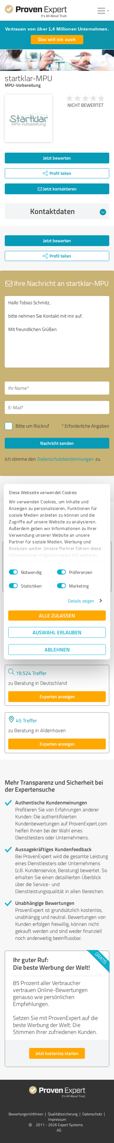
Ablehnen (57, 649)
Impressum (57, 1119)
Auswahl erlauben (57, 632)
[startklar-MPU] (28, 118)
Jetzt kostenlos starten (57, 1053)
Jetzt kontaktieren (59, 189)
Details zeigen (81, 601)
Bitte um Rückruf (32, 426)
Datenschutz (92, 1114)
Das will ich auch (57, 39)
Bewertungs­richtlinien (26, 1114)
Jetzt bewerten (57, 158)
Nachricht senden (57, 443)
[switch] (61, 572)
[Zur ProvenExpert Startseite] (36, 12)
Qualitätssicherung (63, 1114)
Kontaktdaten (52, 211)
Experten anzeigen (57, 696)
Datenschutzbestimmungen (65, 459)
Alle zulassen (57, 615)
